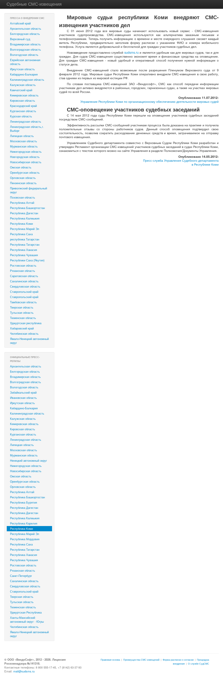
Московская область (23, 141)
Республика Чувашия (24, 255)
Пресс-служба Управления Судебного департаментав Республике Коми (181, 162)
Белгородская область (25, 34)
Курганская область (23, 111)
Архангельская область (25, 28)
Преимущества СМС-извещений (141, 659)
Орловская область (23, 178)
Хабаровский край (22, 328)
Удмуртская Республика (26, 612)
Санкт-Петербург (21, 576)
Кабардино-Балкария (24, 74)
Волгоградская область (25, 49)
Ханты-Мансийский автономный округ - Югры (27, 619)
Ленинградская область (25, 121)
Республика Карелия (23, 523)
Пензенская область (23, 183)
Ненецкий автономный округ (28, 460)
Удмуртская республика (25, 323)
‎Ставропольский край (24, 297)
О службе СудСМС (198, 663)
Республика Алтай (22, 203)
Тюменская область (23, 318)
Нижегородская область (26, 151)
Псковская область (22, 197)
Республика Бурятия (23, 502)
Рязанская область (22, 271)
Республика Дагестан (24, 213)
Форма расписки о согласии (178, 659)
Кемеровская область (24, 95)
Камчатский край (21, 90)
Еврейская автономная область (25, 62)
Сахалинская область (24, 281)
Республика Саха (21, 234)
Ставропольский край (24, 292)
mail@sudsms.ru (24, 671)
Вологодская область (24, 55)
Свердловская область (25, 286)
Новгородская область (25, 157)
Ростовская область (23, 265)
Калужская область (23, 85)
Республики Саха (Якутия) (27, 260)
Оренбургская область (25, 172)
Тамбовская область (23, 302)
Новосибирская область (25, 162)
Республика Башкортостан (27, 208)
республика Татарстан (24, 239)
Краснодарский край (23, 106)
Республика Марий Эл (24, 229)
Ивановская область (23, 398)
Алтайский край (20, 23)
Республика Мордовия (24, 539)
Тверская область (21, 307)
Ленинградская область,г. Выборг (27, 129)
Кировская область (22, 100)
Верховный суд (20, 39)
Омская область (20, 167)
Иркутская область (22, 69)
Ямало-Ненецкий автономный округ (29, 341)
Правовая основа (110, 659)
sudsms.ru (131, 52)
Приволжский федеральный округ (28, 190)
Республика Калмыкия (24, 218)
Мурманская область (24, 146)
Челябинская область (24, 333)
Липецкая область (22, 136)
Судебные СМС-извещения (34, 4)
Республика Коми (21, 223)
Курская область (21, 116)
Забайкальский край (23, 392)
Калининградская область (27, 79)
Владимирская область (25, 44)
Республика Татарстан (24, 244)
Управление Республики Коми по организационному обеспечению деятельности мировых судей (149, 101)
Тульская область (22, 312)
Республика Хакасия (23, 250)
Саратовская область (24, 276)
